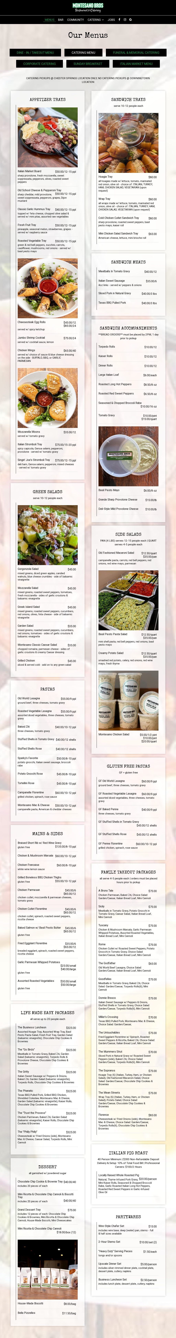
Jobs (111, 19)
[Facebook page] (119, 19)
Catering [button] (94, 19)
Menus (49, 19)
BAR (60, 19)
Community (75, 19)
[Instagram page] (125, 19)
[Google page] (130, 19)
